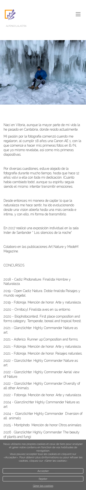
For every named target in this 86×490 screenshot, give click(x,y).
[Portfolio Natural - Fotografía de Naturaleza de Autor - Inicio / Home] (40, 15)
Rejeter (43, 478)
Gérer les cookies (43, 485)
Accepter (43, 471)
